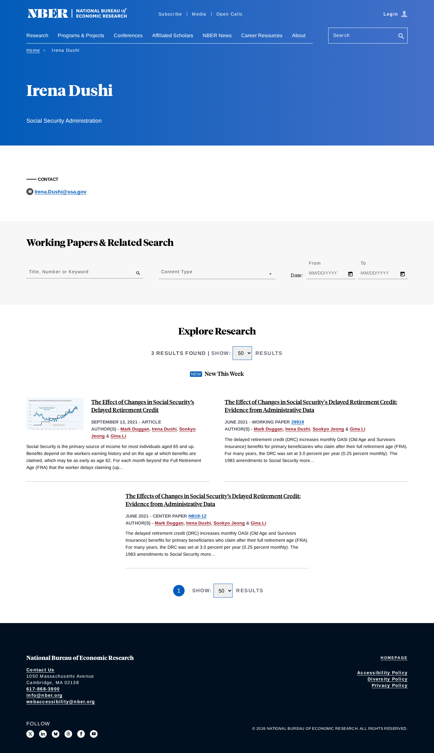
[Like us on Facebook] (81, 734)
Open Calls (229, 14)
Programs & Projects (81, 35)
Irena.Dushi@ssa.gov (60, 191)
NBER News (217, 35)
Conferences (128, 35)
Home (33, 50)
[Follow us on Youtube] (94, 734)
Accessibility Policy (382, 672)
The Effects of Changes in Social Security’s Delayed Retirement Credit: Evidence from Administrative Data (213, 500)
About (298, 35)
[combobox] (162, 273)
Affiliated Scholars (172, 35)
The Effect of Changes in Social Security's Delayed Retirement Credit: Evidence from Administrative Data (311, 406)
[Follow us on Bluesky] (55, 734)
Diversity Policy (388, 679)
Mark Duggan (134, 428)
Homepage (394, 657)
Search (341, 35)
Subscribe (170, 14)
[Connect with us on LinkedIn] (43, 734)
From (320, 263)
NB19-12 (197, 516)
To (369, 263)
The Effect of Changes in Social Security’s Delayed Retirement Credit (142, 406)
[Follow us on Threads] (68, 734)
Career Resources (261, 35)
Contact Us (40, 669)
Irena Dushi (164, 428)
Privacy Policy (390, 685)
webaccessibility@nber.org (60, 701)
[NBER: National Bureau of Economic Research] (82, 16)
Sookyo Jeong (328, 428)
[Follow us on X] (30, 734)
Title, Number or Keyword (59, 271)
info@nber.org (44, 695)
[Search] (401, 36)
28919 (297, 421)
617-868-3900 (43, 688)
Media (199, 14)
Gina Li (118, 435)
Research (37, 35)
